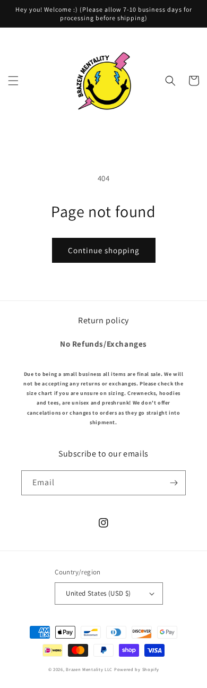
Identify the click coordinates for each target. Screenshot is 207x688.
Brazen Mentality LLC (89, 669)
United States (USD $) (98, 593)
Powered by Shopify (136, 669)
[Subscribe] (173, 482)
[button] (13, 80)
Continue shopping (104, 250)
